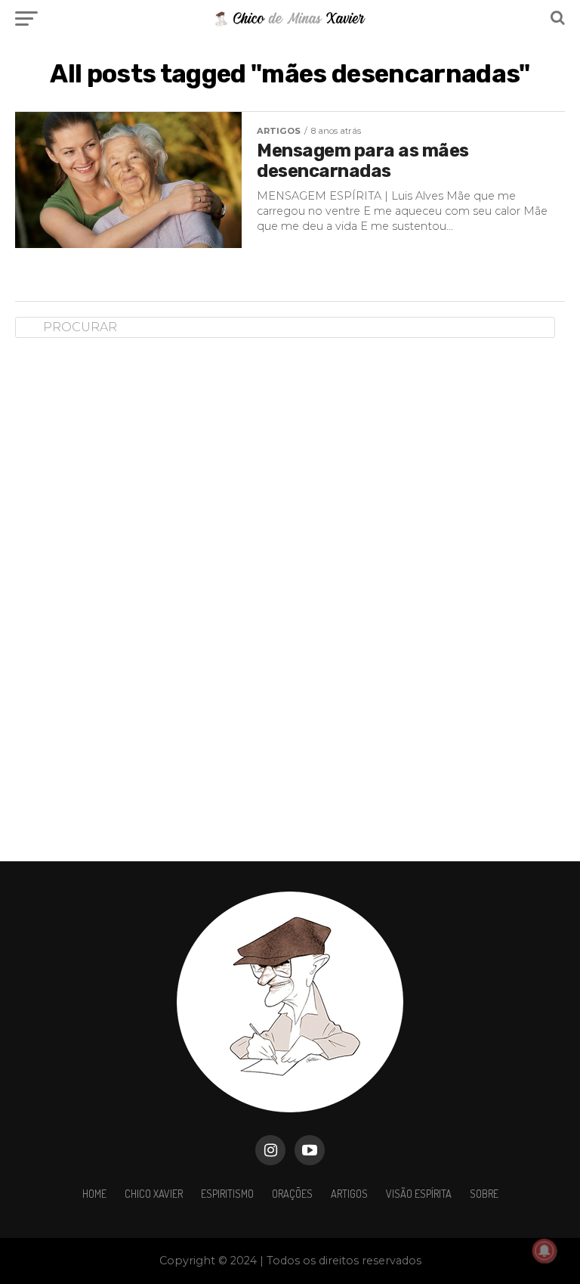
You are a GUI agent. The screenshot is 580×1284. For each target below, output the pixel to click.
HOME (94, 1193)
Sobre (484, 1193)
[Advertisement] (128, 587)
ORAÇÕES (292, 1193)
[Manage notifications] (544, 1251)
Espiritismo (227, 1193)
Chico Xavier (154, 1193)
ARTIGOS (349, 1193)
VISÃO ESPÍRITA (419, 1193)
